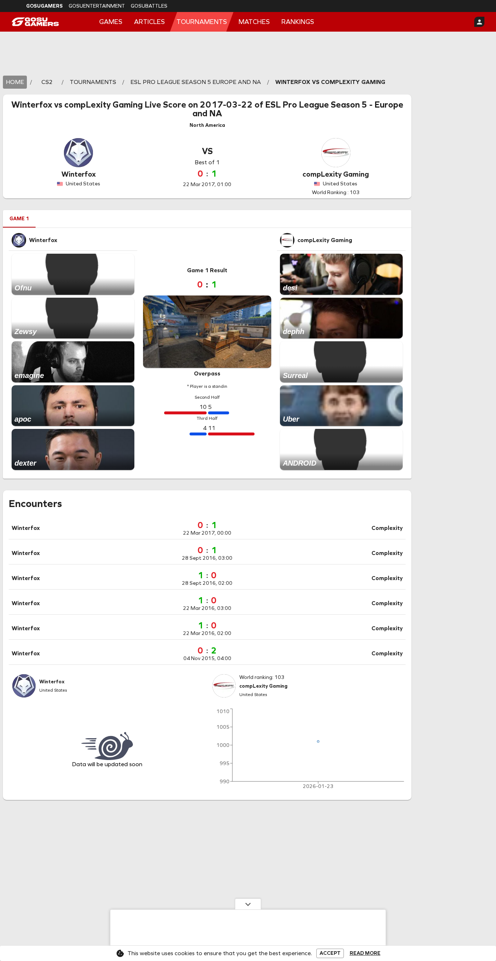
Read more (365, 953)
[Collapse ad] (248, 903)
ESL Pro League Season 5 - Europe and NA (297, 109)
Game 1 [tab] (19, 219)
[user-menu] (479, 22)
